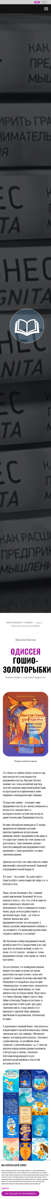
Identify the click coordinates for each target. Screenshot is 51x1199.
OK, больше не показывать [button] (20, 1194)
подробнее (5, 1188)
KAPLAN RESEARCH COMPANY (19, 623)
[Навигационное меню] (46, 8)
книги (39, 623)
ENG (44, 2)
